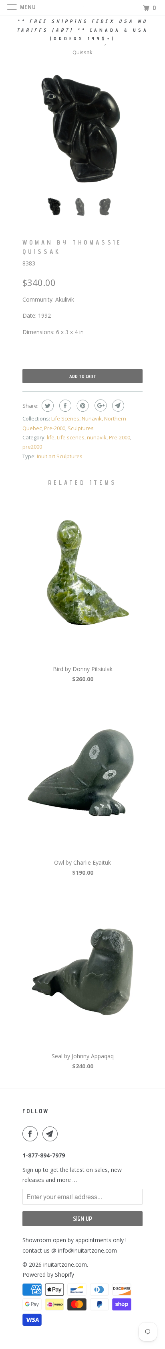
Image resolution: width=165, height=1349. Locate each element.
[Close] (147, 564)
